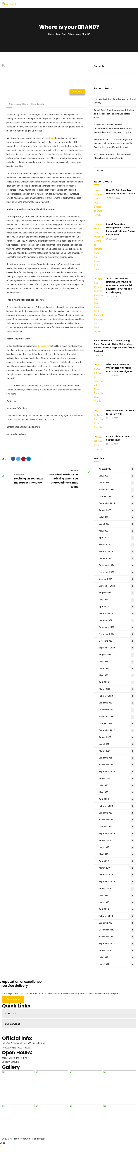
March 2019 (116, 868)
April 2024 (116, 606)
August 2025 (116, 510)
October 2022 (116, 723)
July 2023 (116, 661)
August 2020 (116, 778)
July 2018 (116, 895)
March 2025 (116, 544)
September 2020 (116, 771)
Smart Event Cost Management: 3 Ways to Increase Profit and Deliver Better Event (114, 114)
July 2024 (116, 599)
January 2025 (116, 558)
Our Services (12, 1024)
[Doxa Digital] (9, 4)
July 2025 (116, 517)
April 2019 (116, 861)
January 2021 (116, 758)
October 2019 (116, 826)
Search (99, 66)
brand (52, 138)
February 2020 (116, 806)
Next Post (74, 470)
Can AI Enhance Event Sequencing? (118, 438)
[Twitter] (18, 459)
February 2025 (116, 551)
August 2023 (116, 654)
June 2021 (116, 744)
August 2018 (116, 888)
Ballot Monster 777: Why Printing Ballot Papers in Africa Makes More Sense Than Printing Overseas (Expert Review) (114, 143)
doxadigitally (37, 104)
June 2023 (116, 668)
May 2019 (116, 854)
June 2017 (116, 964)
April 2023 (116, 682)
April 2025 (116, 538)
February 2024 (116, 613)
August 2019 (116, 840)
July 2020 (116, 785)
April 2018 (116, 909)
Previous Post (19, 475)
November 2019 (116, 820)
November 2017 (116, 936)
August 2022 (116, 737)
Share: (5, 459)
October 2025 (116, 496)
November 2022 (116, 716)
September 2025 (116, 503)
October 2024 (116, 579)
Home (51, 34)
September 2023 (116, 648)
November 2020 (116, 764)
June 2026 (116, 482)
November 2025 (116, 489)
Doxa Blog (61, 34)
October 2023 (116, 641)
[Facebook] (13, 459)
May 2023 (116, 675)
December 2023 (116, 627)
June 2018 (116, 902)
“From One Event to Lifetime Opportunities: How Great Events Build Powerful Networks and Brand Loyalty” (113, 128)
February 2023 (116, 696)
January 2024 (116, 620)
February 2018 (116, 916)
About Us (10, 1013)
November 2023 (116, 634)
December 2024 (116, 565)
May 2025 (116, 531)
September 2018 (116, 881)
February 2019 (116, 875)
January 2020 (116, 813)
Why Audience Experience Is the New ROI (120, 412)
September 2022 (116, 730)
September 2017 (116, 943)
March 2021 (116, 751)
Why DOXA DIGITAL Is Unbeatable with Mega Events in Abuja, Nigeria (112, 156)
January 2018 (116, 923)
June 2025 (116, 524)
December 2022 (116, 709)
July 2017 (116, 957)
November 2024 (116, 572)
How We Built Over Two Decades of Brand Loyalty (115, 101)
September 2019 (116, 833)
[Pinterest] (23, 459)
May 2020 (116, 792)
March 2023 (116, 689)
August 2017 (116, 950)
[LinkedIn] (28, 459)
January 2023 (116, 703)
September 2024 (116, 586)
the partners (43, 346)
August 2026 (116, 469)
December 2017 (116, 930)
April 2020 (116, 799)
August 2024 (116, 593)
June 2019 (116, 847)
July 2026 (116, 476)
